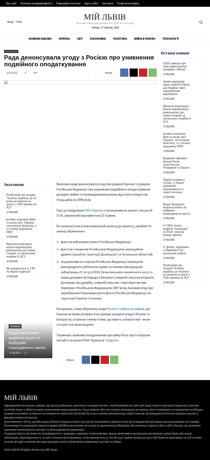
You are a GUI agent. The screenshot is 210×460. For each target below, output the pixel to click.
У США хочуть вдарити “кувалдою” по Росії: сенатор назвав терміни (175, 230)
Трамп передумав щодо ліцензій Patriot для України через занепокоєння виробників (176, 88)
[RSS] (184, 22)
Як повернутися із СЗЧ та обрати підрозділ (20, 270)
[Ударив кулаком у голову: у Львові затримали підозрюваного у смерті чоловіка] (198, 182)
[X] (192, 22)
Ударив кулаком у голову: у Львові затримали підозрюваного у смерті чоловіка (174, 186)
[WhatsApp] (152, 73)
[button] (201, 22)
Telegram (112, 340)
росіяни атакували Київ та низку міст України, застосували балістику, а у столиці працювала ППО (21, 226)
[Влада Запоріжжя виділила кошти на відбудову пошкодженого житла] (28, 322)
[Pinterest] (143, 73)
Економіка (11, 51)
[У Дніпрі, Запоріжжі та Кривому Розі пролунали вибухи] (198, 250)
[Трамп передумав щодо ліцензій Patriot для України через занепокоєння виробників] (198, 84)
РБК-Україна (93, 210)
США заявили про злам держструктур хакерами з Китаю (175, 66)
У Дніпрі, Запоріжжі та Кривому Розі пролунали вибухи (176, 250)
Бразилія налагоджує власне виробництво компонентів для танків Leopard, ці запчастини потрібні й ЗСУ (20, 250)
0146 (59, 215)
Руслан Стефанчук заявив (125, 309)
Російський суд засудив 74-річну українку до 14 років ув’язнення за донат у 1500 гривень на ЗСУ (21, 201)
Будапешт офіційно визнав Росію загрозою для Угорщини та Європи (176, 163)
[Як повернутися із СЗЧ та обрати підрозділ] (44, 271)
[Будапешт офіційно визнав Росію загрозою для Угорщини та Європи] (198, 161)
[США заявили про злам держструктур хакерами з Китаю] (198, 66)
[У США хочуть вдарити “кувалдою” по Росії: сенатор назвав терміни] (198, 228)
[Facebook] (176, 22)
